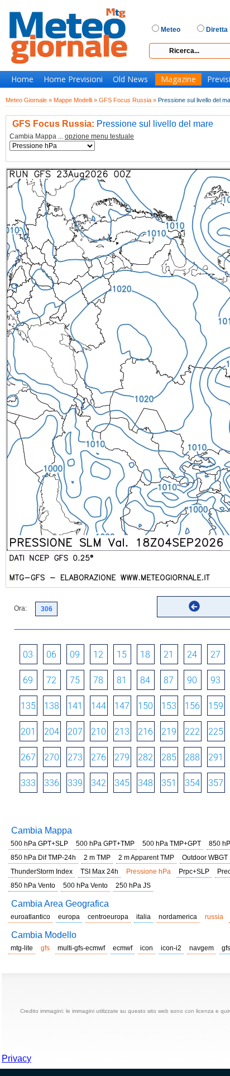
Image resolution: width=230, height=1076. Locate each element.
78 (98, 680)
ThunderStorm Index (42, 871)
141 (75, 706)
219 (168, 731)
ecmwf (122, 948)
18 (145, 654)
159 (215, 706)
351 (168, 783)
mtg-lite (22, 948)
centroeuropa (108, 917)
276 (98, 757)
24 (192, 654)
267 (28, 757)
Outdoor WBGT (205, 857)
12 (98, 654)
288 (192, 757)
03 (28, 654)
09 (75, 654)
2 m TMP (97, 857)
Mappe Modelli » (75, 100)
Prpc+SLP (194, 871)
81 (122, 680)
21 (169, 654)
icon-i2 (171, 948)
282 (145, 757)
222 (192, 731)
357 (215, 783)
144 (98, 706)
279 (122, 757)
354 (192, 783)
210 (98, 731)
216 (145, 731)
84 (145, 680)
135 (28, 706)
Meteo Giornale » (29, 100)
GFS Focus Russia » (127, 100)
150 (145, 706)
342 (98, 783)
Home (22, 79)
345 (122, 783)
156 (192, 706)
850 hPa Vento (33, 885)
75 (75, 680)
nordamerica (178, 917)
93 (215, 680)
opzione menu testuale (99, 136)
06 (51, 654)
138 (51, 706)
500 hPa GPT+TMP (105, 844)
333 (28, 783)
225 (215, 731)
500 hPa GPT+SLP (39, 844)
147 (122, 706)
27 (215, 654)
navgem (201, 948)
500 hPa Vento (85, 885)
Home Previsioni (73, 79)
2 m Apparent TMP (146, 857)
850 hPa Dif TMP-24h (43, 857)
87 (169, 680)
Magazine (178, 79)
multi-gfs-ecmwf (81, 948)
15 (122, 654)
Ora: (20, 608)
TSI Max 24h (99, 871)
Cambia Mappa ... (71, 136)
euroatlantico (30, 917)
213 (122, 731)
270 (51, 757)
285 (168, 757)
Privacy (16, 1058)
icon (146, 948)
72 (51, 680)
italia (143, 917)
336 (51, 783)
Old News (130, 79)
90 (192, 680)
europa (69, 917)
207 (75, 731)
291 (215, 757)
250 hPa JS (133, 885)
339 (75, 783)
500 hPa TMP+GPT (171, 844)
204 (51, 731)
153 (168, 706)
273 (75, 757)
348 (145, 783)
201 (28, 731)
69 (28, 680)
